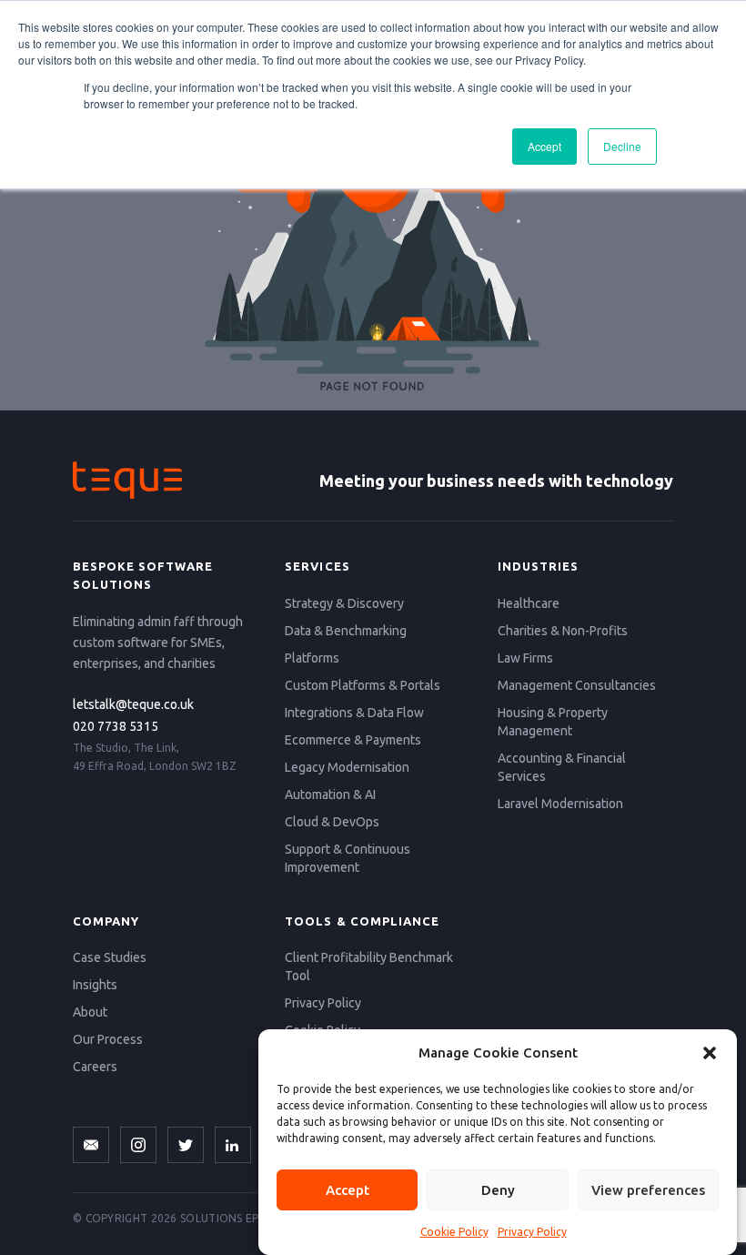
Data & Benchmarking (346, 630)
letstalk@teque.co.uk (133, 704)
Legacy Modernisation (347, 767)
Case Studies (109, 957)
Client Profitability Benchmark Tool (369, 966)
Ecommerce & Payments (353, 740)
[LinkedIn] (233, 1145)
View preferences (648, 1190)
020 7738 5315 (115, 726)
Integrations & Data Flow (354, 712)
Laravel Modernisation (560, 803)
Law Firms (525, 658)
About (90, 1012)
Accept (347, 1190)
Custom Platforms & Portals (362, 685)
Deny (498, 1190)
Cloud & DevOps (332, 822)
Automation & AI (330, 794)
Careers (95, 1066)
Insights (95, 984)
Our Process (108, 1039)
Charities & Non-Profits (563, 630)
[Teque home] (127, 480)
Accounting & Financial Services (562, 767)
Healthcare (529, 603)
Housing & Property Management (553, 721)
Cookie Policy (454, 1232)
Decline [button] (622, 146)
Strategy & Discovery (344, 603)
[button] (710, 1053)
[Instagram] (138, 1145)
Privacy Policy (532, 1232)
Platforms (312, 658)
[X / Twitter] (185, 1145)
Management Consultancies (577, 685)
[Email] (91, 1145)
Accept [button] (544, 146)
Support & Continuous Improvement (347, 858)
